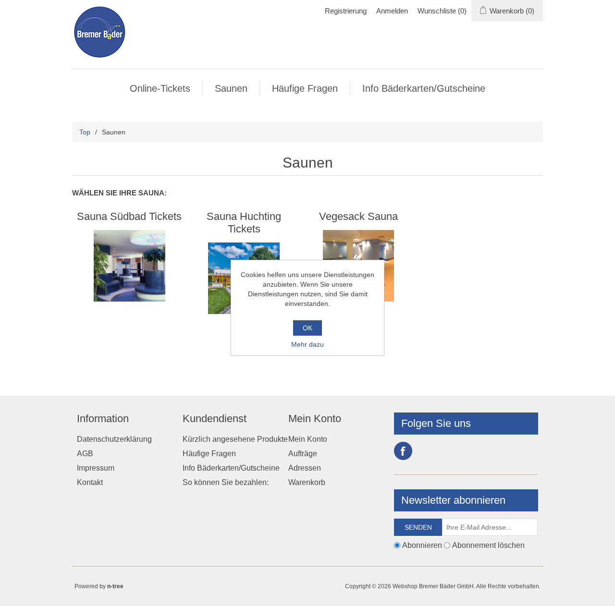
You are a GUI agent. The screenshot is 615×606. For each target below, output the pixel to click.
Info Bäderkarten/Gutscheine (423, 88)
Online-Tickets (160, 88)
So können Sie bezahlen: (226, 482)
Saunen (231, 88)
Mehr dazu (307, 344)
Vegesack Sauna (358, 216)
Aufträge (302, 453)
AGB (85, 453)
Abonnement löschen (488, 545)
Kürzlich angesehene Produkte (235, 439)
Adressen (304, 468)
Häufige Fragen (305, 88)
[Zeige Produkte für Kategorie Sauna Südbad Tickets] (129, 266)
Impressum (95, 468)
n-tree (115, 586)
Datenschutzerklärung (114, 439)
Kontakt (90, 482)
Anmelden (392, 11)
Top (84, 132)
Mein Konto (307, 439)
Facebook (403, 451)
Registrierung (346, 11)
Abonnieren (422, 545)
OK (307, 328)
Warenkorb (306, 482)
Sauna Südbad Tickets (129, 216)
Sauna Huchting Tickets (244, 222)
